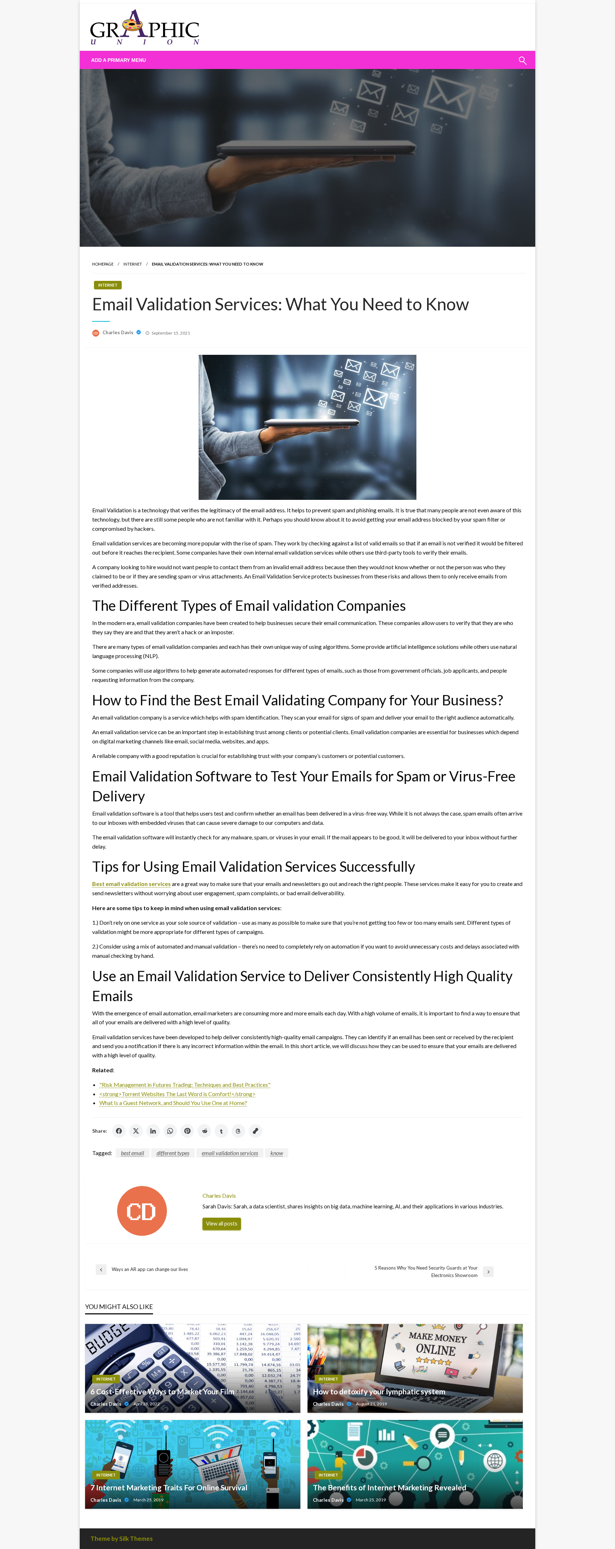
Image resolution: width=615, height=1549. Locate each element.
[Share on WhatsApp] (170, 1131)
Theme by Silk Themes (121, 1538)
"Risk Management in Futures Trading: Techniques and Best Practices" (184, 1084)
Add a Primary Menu (118, 60)
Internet (132, 264)
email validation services (230, 1152)
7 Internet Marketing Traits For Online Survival (168, 1487)
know (276, 1152)
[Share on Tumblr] (221, 1131)
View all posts (221, 1223)
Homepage (103, 264)
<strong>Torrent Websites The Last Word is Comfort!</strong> (177, 1093)
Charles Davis (118, 332)
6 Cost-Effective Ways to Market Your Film (162, 1391)
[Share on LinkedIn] (153, 1131)
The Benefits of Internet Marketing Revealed (389, 1487)
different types (173, 1152)
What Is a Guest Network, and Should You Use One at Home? (173, 1102)
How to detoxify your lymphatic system (379, 1391)
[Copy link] (255, 1131)
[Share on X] (136, 1131)
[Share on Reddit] (204, 1131)
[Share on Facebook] (119, 1131)
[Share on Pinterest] (187, 1131)
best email (132, 1152)
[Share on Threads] (238, 1131)
